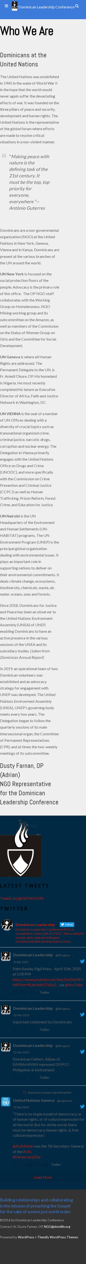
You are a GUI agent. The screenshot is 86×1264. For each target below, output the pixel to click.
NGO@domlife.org (57, 1227)
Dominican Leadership (33, 954)
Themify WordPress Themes (57, 1237)
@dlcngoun (62, 955)
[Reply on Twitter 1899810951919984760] (15, 1030)
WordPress (26, 1237)
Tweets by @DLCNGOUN (21, 898)
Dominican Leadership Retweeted (49, 1092)
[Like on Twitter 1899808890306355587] (33, 1078)
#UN (27, 1151)
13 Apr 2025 (21, 962)
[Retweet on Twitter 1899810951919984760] (24, 1030)
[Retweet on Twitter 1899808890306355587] (24, 1078)
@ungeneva (64, 1100)
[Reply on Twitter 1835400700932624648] (15, 1165)
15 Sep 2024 (21, 1107)
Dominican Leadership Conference (46, 7)
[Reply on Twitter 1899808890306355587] (15, 1078)
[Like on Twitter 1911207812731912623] (33, 993)
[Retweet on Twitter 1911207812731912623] (24, 993)
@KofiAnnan (23, 1146)
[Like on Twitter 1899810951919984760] (33, 1030)
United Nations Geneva (33, 1100)
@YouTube (74, 984)
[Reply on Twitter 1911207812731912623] (15, 993)
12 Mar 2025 (21, 1015)
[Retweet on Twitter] (24, 1092)
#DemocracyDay (27, 1156)
